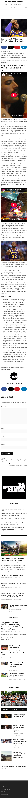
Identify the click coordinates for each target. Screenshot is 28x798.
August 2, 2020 (13, 611)
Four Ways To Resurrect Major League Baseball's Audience (12, 559)
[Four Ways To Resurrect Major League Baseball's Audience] (14, 548)
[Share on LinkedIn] (24, 47)
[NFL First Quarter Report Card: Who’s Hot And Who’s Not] (6, 739)
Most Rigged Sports (5, 789)
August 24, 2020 (17, 587)
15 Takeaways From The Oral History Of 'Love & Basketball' (16, 664)
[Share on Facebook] (4, 47)
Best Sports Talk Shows (6, 786)
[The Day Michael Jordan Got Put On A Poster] (4, 647)
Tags (22, 709)
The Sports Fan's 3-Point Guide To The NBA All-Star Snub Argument (18, 728)
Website (3, 444)
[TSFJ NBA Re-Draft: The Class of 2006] (4, 606)
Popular (5, 709)
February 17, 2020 (13, 670)
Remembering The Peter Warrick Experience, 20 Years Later (16, 675)
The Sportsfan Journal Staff (7, 562)
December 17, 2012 (17, 720)
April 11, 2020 (22, 650)
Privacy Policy (4, 794)
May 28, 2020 (17, 631)
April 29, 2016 (16, 761)
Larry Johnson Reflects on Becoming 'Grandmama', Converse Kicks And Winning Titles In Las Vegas (12, 626)
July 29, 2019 (22, 679)
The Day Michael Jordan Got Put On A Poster (18, 647)
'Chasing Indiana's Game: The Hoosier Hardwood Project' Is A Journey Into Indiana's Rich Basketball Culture (12, 595)
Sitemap (3, 791)
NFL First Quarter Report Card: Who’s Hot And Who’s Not (20, 741)
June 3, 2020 (17, 704)
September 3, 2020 (18, 562)
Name (3, 428)
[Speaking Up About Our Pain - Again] (14, 698)
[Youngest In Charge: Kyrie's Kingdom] (6, 714)
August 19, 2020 (17, 599)
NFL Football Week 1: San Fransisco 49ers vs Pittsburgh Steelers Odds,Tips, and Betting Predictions (12, 529)
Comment (4, 407)
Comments (14, 709)
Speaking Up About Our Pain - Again (12, 703)
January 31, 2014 (16, 735)
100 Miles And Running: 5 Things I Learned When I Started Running (19, 754)
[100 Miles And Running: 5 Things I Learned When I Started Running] (6, 752)
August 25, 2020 (17, 577)
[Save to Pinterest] (17, 47)
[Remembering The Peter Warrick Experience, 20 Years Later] (4, 675)
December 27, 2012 (14, 768)
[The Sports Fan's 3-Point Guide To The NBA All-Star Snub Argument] (6, 725)
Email (2, 436)
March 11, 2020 (14, 657)
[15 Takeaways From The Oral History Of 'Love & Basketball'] (4, 663)
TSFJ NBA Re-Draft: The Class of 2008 (12, 575)
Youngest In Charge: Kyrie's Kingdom (19, 715)
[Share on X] (11, 47)
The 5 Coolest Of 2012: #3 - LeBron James (13, 766)
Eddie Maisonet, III (14, 650)
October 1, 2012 (16, 747)
